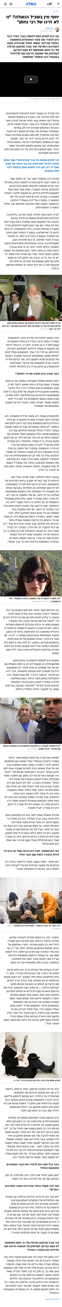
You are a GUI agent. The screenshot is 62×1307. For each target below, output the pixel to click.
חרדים (56, 1299)
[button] (49, 4)
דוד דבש (49, 1299)
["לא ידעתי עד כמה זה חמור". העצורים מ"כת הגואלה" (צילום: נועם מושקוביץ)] (31, 904)
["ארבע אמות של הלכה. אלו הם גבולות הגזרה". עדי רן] (31, 1057)
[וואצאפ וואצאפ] (11, 3)
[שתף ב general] (5, 3)
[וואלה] (31, 3)
